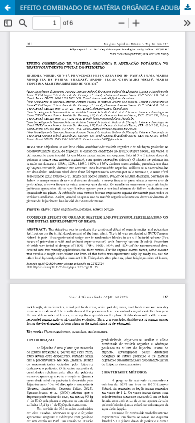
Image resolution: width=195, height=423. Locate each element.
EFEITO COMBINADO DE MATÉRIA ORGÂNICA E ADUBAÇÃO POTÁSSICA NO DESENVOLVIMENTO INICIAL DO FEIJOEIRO (107, 7)
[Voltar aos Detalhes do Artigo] (7, 7)
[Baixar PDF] (187, 7)
